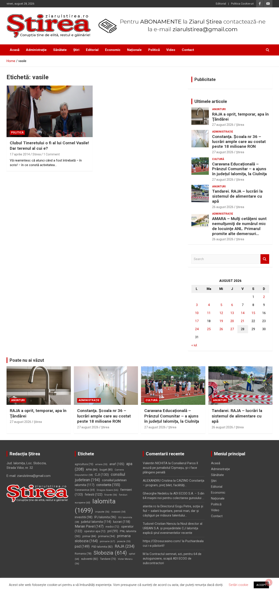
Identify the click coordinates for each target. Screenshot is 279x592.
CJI (102, 475)
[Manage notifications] (268, 582)
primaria (106, 536)
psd (82, 546)
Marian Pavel (89, 526)
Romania (83, 553)
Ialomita (95, 506)
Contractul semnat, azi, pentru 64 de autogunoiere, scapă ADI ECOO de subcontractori (172, 558)
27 (232, 329)
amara (101, 464)
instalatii (118, 511)
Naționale (134, 50)
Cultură (218, 159)
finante (110, 494)
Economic (113, 50)
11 (209, 313)
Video (170, 50)
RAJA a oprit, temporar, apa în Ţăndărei (240, 117)
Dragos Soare (107, 489)
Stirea (36, 154)
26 (221, 329)
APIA (92, 469)
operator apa (94, 531)
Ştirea (240, 124)
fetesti (93, 494)
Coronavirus (85, 489)
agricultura (84, 464)
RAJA (124, 546)
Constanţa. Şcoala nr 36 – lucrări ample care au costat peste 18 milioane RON (239, 141)
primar (89, 536)
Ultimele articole (210, 101)
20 (232, 321)
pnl (112, 531)
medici (112, 526)
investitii (83, 517)
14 (242, 313)
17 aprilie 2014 (20, 154)
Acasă (14, 50)
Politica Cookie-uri (242, 3)
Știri (76, 50)
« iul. (194, 345)
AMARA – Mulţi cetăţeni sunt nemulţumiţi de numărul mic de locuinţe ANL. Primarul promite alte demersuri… (239, 226)
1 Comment (51, 154)
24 (197, 329)
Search (264, 259)
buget (106, 469)
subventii (89, 558)
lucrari (121, 522)
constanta (108, 485)
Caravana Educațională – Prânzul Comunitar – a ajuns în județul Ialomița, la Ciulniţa (239, 169)
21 (242, 321)
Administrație (36, 50)
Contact (188, 50)
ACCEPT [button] (261, 585)
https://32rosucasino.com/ (162, 541)
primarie (107, 541)
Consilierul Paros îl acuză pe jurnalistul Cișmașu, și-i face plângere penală (170, 467)
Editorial (221, 3)
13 (232, 313)
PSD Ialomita (102, 546)
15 (253, 313)
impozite (102, 511)
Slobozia (110, 553)
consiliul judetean (100, 477)
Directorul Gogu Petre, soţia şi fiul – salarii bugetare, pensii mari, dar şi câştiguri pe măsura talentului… (173, 510)
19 (221, 321)
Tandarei (108, 558)
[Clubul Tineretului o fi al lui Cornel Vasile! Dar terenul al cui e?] (49, 111)
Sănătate (60, 50)
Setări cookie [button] (238, 585)
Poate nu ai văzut (27, 360)
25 (209, 329)
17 (197, 321)
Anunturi (219, 109)
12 (221, 313)
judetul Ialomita (96, 522)
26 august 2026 (222, 207)
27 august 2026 (222, 124)
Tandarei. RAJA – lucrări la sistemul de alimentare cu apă (237, 196)
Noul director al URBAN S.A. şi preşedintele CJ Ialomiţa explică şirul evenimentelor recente (172, 528)
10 (197, 313)
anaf (116, 464)
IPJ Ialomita (105, 517)
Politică (154, 50)
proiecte (124, 541)
